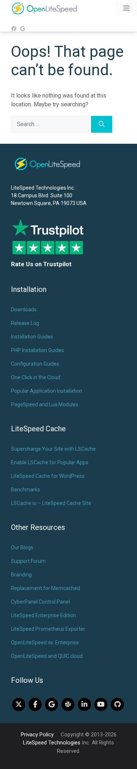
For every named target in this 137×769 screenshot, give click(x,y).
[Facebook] (35, 704)
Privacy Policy (37, 734)
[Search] (101, 124)
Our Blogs (22, 547)
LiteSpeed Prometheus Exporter (48, 629)
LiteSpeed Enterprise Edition (43, 615)
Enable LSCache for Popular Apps (49, 462)
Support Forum (28, 561)
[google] (51, 704)
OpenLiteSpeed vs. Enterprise (45, 642)
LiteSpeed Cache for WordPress (47, 476)
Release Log (25, 323)
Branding (21, 575)
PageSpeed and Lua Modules (44, 404)
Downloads (24, 309)
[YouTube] (100, 704)
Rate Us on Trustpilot (41, 264)
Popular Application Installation (46, 391)
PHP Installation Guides (37, 350)
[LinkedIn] (84, 704)
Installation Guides (32, 337)
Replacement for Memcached (45, 588)
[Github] (117, 704)
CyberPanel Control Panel (40, 602)
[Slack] (68, 704)
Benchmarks (25, 489)
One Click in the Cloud (35, 377)
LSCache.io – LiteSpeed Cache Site (51, 503)
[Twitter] (18, 704)
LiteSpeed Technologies (51, 742)
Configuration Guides (35, 364)
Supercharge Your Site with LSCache (53, 449)
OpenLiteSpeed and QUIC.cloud (47, 656)
